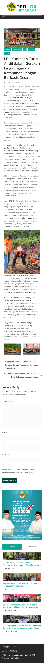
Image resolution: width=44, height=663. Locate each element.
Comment (7, 401)
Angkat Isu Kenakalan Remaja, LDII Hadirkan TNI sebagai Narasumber (22, 585)
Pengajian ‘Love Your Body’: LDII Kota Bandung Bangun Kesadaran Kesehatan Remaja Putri (21, 365)
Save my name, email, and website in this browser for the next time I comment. (19, 471)
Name (5, 432)
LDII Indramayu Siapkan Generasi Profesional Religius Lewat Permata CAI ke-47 (22, 564)
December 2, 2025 (12, 631)
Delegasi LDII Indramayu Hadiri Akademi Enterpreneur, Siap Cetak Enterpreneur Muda (20, 606)
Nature (7, 53)
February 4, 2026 (11, 610)
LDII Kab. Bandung (9, 651)
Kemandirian (17, 49)
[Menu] (3, 17)
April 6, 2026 (9, 589)
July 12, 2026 (9, 568)
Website (5, 454)
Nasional (31, 49)
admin (18, 82)
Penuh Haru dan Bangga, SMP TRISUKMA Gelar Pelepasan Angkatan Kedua (21, 375)
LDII (25, 49)
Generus (7, 49)
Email (5, 443)
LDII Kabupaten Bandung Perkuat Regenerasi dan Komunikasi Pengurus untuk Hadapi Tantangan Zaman (22, 627)
